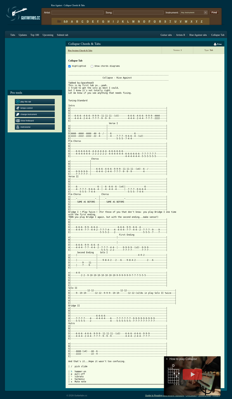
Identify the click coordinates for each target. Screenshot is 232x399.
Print (219, 44)
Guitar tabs (166, 35)
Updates (23, 35)
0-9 (66, 21)
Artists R (180, 35)
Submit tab (62, 35)
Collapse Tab (217, 35)
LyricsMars (191, 395)
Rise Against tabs (198, 35)
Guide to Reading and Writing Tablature (164, 395)
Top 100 (34, 35)
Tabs (12, 35)
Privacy (216, 395)
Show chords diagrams (107, 66)
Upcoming (48, 35)
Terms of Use (204, 395)
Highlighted (79, 66)
